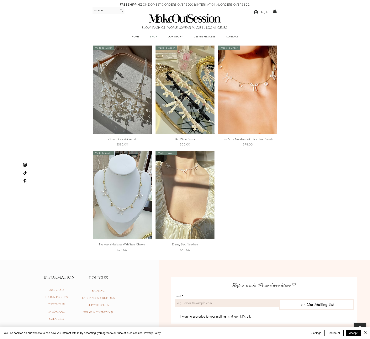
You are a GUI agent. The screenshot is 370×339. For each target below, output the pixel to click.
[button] (275, 11)
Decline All (334, 333)
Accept (353, 333)
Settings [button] (316, 333)
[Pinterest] (25, 181)
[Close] (365, 333)
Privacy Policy (152, 333)
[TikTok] (25, 173)
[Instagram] (25, 164)
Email (179, 296)
